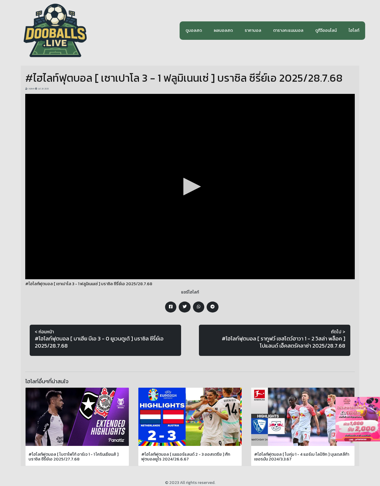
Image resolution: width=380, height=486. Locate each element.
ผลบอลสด (223, 30)
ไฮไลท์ (354, 30)
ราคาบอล (253, 30)
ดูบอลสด (194, 30)
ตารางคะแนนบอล (288, 30)
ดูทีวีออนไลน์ (326, 30)
